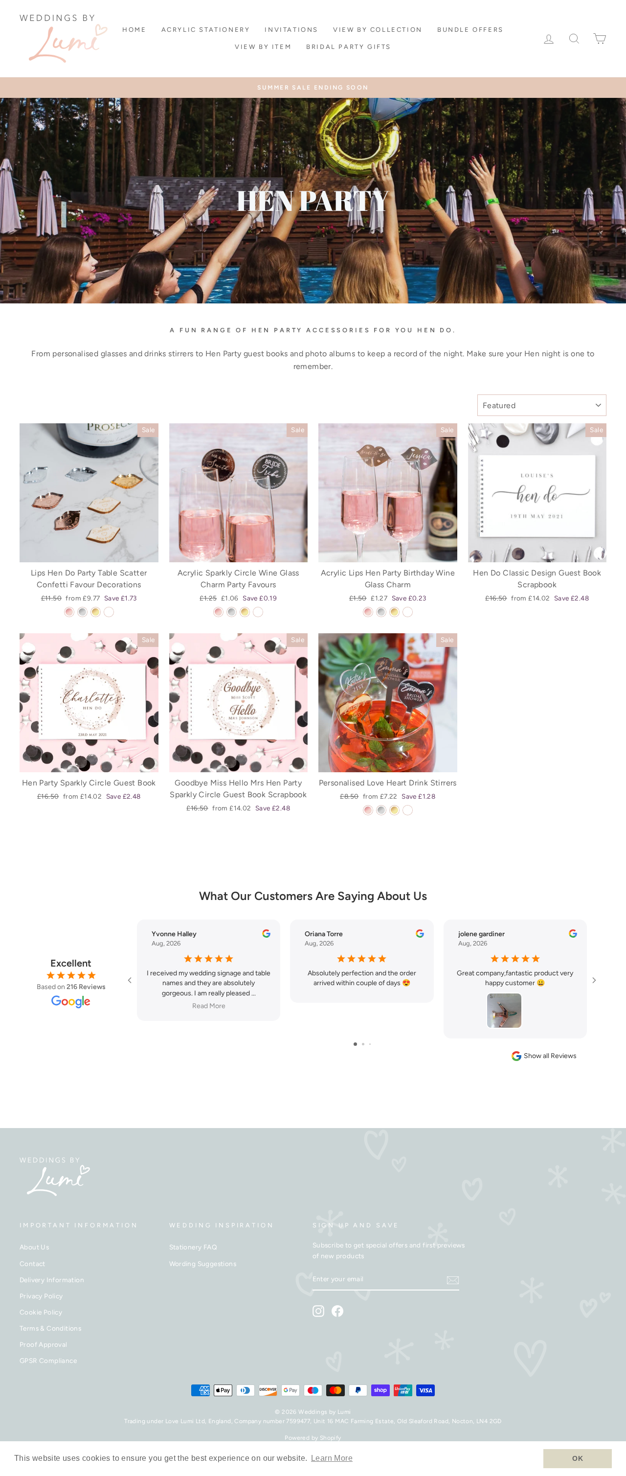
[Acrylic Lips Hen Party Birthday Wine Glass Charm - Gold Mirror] (394, 612)
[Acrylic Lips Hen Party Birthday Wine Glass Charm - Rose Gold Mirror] (368, 612)
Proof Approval (43, 1344)
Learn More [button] (332, 1458)
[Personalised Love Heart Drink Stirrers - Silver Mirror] (381, 810)
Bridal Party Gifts (348, 46)
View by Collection (378, 29)
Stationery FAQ (193, 1247)
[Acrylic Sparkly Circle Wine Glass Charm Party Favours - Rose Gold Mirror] (218, 612)
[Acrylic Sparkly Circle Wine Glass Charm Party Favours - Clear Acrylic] (258, 612)
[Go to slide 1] (355, 1044)
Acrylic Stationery (205, 29)
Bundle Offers (470, 29)
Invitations (291, 29)
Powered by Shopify (313, 1437)
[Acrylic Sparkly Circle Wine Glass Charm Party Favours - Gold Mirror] (244, 612)
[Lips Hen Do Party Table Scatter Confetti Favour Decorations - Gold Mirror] (95, 612)
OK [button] (577, 1458)
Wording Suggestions (203, 1264)
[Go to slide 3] (370, 1044)
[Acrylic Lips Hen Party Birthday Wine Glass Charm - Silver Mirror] (381, 612)
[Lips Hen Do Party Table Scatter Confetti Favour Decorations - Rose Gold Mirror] (69, 612)
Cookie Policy (41, 1312)
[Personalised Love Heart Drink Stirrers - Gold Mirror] (394, 810)
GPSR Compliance (48, 1360)
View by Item (263, 46)
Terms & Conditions (50, 1328)
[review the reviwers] (266, 935)
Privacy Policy (41, 1296)
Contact (32, 1264)
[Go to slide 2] (363, 1044)
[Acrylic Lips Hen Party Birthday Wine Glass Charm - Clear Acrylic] (407, 612)
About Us (34, 1247)
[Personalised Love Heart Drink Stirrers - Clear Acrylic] (407, 810)
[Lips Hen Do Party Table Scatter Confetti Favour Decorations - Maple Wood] (108, 612)
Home (134, 29)
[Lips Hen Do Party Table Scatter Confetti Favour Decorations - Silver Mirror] (82, 612)
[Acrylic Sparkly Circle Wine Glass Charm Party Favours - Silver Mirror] (231, 612)
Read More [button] (208, 1006)
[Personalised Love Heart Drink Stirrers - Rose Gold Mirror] (368, 810)
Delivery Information (52, 1280)
